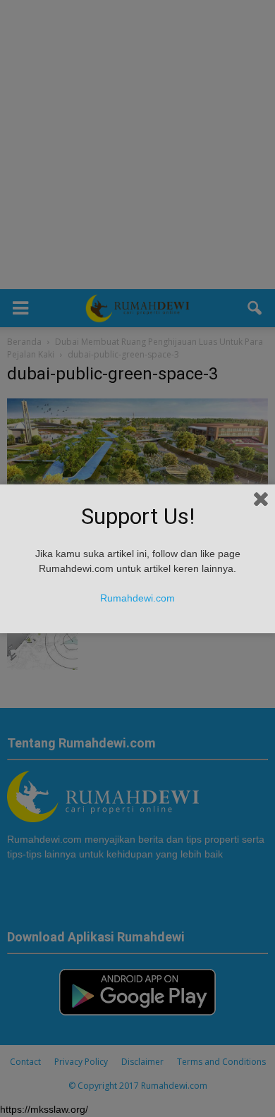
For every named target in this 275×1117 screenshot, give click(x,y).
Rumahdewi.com (137, 598)
